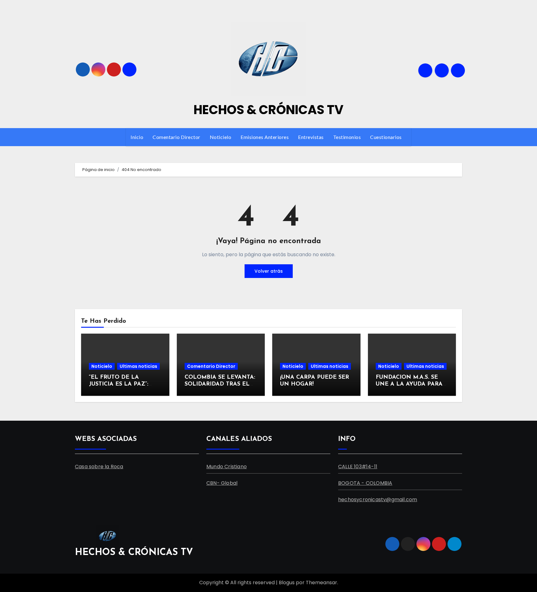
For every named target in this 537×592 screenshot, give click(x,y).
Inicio (137, 137)
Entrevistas (311, 137)
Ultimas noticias (138, 366)
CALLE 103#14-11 (357, 466)
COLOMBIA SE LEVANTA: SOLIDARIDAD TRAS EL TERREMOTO (220, 384)
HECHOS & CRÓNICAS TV (268, 109)
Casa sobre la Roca (99, 466)
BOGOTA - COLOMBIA (365, 482)
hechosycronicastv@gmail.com (377, 499)
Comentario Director (176, 137)
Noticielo (221, 137)
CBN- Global (221, 482)
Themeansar (321, 582)
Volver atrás (269, 271)
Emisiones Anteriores (265, 137)
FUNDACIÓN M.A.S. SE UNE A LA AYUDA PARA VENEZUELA (409, 384)
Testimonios (347, 137)
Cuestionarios (386, 137)
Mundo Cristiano (226, 466)
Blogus (287, 582)
